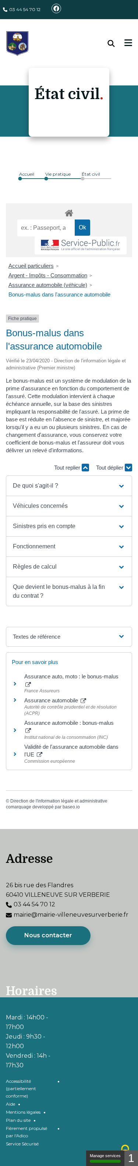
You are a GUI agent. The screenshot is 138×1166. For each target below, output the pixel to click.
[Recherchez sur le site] (116, 43)
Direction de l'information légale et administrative (58, 801)
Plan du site (18, 1120)
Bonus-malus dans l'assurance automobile (59, 294)
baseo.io (71, 806)
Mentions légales (23, 1112)
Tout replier (68, 467)
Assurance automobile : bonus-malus (69, 723)
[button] (68, 486)
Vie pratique (58, 174)
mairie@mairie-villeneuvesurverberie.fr (71, 914)
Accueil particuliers (31, 266)
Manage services (105, 1155)
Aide (10, 1104)
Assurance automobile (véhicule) (47, 285)
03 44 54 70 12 (24, 9)
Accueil (26, 174)
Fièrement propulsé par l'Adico (26, 1131)
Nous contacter (48, 935)
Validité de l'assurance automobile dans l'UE (71, 751)
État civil (91, 174)
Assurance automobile (51, 700)
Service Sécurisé (22, 1143)
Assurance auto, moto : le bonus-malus (71, 676)
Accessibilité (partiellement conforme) (21, 1088)
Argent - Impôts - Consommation (47, 275)
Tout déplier (110, 467)
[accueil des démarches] (69, 212)
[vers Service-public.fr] (81, 245)
